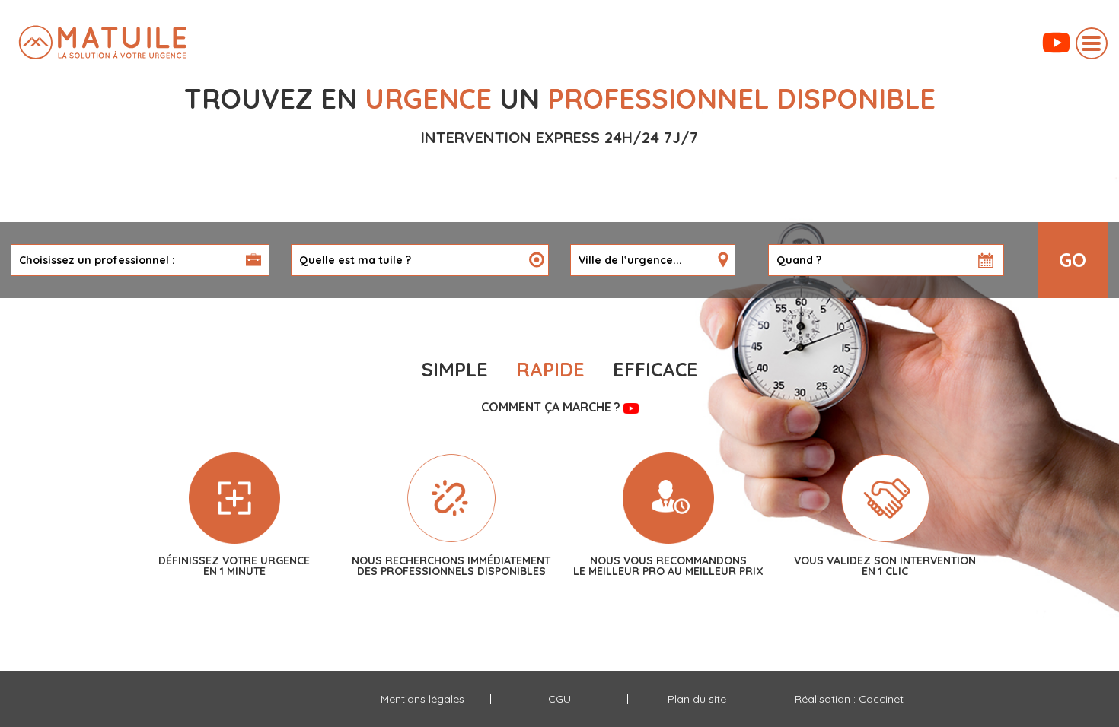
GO (1072, 259)
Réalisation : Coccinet (849, 699)
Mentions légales (422, 699)
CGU (559, 699)
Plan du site (697, 699)
